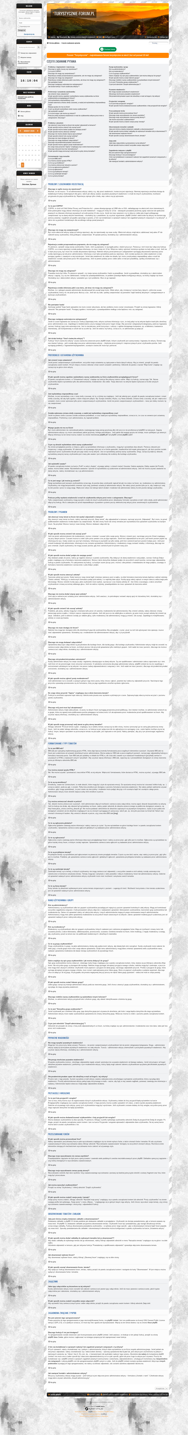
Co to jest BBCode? (55, 158)
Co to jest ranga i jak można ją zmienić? (62, 113)
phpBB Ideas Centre (55, 1337)
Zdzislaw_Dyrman (29, 184)
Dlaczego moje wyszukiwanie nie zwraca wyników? (127, 115)
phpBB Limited (112, 1320)
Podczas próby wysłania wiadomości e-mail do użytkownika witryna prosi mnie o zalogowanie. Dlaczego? (76, 117)
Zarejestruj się (29, 34)
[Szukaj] (38, 47)
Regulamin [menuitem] (63, 37)
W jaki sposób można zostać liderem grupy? (124, 78)
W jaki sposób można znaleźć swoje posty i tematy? (127, 122)
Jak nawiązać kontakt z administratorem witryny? (126, 161)
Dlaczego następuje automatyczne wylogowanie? (65, 84)
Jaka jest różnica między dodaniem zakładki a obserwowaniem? (131, 129)
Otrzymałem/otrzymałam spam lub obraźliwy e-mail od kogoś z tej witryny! (134, 96)
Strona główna (25, 111)
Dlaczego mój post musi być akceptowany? (63, 149)
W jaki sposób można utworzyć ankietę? (62, 132)
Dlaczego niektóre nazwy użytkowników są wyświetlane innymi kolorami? (134, 80)
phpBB (90, 1411)
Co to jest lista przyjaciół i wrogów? (121, 103)
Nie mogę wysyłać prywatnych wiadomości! (124, 92)
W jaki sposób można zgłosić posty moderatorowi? (65, 145)
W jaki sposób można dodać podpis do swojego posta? (67, 129)
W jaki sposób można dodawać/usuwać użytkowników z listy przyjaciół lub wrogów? (138, 106)
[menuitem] (99, 37)
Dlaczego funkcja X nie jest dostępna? (122, 155)
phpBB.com (127, 435)
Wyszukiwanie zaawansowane (24, 62)
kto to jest (123, 1352)
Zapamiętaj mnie (24, 26)
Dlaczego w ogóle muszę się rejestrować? (62, 69)
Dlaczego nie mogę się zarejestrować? (61, 73)
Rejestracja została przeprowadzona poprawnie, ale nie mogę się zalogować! (75, 76)
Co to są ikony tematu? (56, 176)
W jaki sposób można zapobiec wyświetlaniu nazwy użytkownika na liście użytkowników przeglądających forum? (73, 97)
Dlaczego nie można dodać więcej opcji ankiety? (65, 134)
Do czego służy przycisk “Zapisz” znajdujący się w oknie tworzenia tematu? (74, 147)
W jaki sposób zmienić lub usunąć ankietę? (63, 136)
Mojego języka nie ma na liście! (59, 107)
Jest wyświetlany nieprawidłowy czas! (61, 100)
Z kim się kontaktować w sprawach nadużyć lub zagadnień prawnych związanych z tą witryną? (137, 158)
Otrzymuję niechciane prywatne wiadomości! (124, 94)
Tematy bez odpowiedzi (28, 53)
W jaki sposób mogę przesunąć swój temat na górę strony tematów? (71, 151)
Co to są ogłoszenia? (55, 169)
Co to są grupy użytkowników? (119, 73)
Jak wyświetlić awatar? (56, 111)
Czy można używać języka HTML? (60, 161)
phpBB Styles (100, 1406)
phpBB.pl (103, 435)
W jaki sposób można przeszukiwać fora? (123, 113)
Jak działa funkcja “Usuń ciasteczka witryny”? (63, 86)
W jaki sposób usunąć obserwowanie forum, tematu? (127, 136)
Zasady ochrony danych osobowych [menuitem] (82, 37)
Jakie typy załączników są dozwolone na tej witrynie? (127, 143)
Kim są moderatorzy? (116, 71)
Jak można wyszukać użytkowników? (122, 119)
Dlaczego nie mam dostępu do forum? (61, 138)
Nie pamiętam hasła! (55, 82)
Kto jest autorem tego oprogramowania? (123, 153)
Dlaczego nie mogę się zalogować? (60, 78)
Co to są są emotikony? (56, 163)
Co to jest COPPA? (54, 71)
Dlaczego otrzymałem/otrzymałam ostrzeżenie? (64, 142)
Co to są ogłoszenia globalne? (58, 167)
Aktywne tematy (25, 57)
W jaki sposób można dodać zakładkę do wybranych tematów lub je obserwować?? (138, 131)
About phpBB (152, 1323)
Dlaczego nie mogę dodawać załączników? (63, 140)
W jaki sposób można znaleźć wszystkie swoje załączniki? (129, 145)
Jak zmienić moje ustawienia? (58, 94)
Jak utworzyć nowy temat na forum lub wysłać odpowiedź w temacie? (72, 125)
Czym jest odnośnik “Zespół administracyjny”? (125, 84)
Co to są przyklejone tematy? (58, 172)
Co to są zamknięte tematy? (57, 174)
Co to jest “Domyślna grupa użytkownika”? (123, 82)
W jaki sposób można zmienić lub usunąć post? (64, 127)
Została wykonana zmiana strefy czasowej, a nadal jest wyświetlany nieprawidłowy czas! (76, 104)
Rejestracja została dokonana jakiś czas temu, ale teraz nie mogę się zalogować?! (76, 80)
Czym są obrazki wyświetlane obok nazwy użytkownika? (67, 109)
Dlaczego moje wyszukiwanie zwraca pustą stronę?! (127, 117)
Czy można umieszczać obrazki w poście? (62, 165)
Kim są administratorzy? (117, 69)
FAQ (21, 116)
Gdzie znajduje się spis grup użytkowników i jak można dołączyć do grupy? (135, 76)
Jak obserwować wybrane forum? (120, 133)
